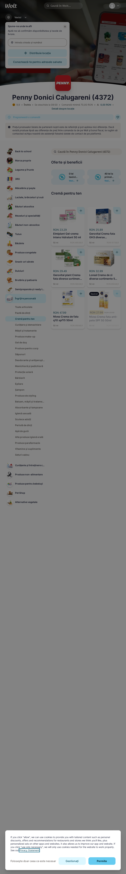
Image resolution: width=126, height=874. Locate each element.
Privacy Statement (29, 850)
